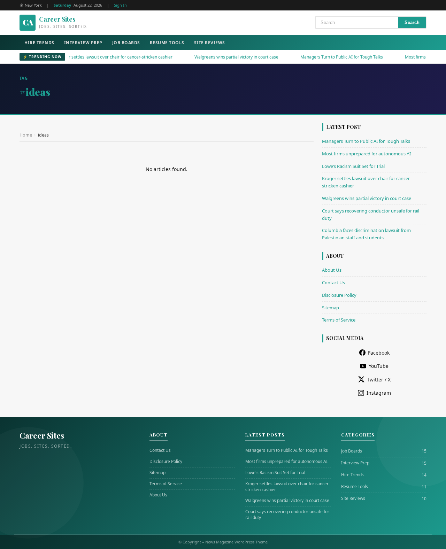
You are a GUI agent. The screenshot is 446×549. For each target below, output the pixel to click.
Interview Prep (83, 43)
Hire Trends (39, 43)
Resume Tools (167, 43)
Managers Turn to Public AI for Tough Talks (327, 57)
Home (26, 135)
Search (412, 22)
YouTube (379, 366)
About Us (331, 270)
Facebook (379, 352)
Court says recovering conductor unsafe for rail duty (287, 514)
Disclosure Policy (339, 295)
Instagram (379, 392)
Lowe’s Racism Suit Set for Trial (353, 166)
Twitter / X (379, 379)
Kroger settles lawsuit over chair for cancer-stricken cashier (100, 57)
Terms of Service (338, 320)
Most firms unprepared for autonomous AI (366, 153)
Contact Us (333, 282)
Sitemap (330, 307)
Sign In (120, 5)
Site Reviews (209, 43)
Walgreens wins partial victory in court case (222, 57)
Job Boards (126, 43)
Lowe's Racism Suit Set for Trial (275, 472)
